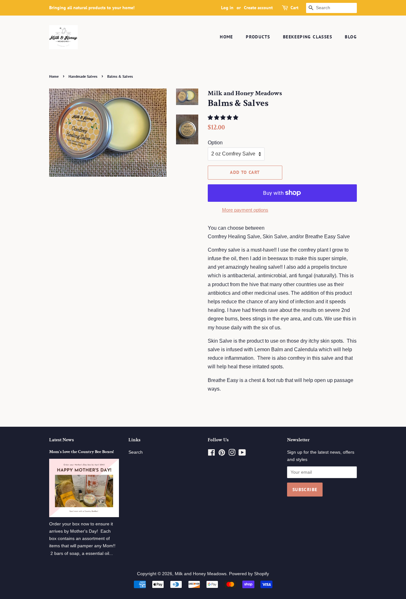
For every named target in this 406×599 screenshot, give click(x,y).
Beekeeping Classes (307, 37)
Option (215, 142)
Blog (351, 37)
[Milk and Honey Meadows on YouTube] (242, 453)
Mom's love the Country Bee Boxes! (81, 452)
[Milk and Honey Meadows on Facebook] (211, 453)
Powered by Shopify (249, 573)
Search (135, 452)
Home (226, 37)
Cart (294, 7)
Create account (258, 7)
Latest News (61, 440)
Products (258, 37)
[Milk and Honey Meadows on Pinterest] (221, 453)
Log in (227, 7)
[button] (223, 117)
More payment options (245, 210)
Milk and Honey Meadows (200, 573)
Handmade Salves (83, 76)
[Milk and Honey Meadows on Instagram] (231, 453)
